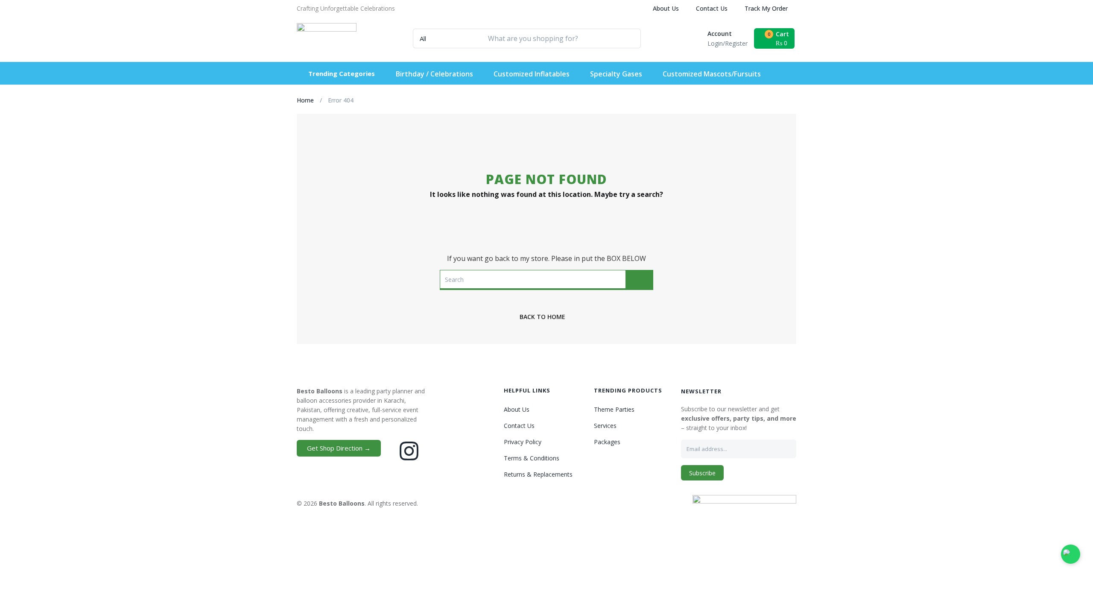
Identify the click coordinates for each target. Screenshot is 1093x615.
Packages (607, 442)
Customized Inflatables (532, 74)
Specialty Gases (616, 74)
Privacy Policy (522, 442)
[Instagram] (409, 451)
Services (605, 426)
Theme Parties (614, 409)
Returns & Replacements (538, 474)
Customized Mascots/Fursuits (712, 74)
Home (305, 100)
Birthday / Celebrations (434, 74)
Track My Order (766, 8)
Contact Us (712, 8)
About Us (666, 8)
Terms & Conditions (531, 458)
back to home (542, 317)
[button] (346, 9)
